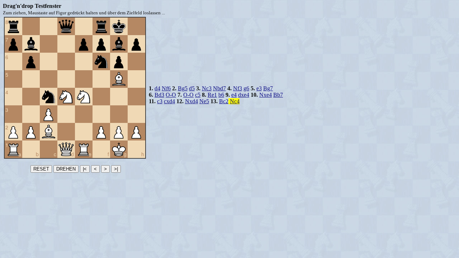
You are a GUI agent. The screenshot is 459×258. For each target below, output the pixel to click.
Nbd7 (219, 88)
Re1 (212, 95)
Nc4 (235, 101)
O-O (171, 95)
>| (116, 169)
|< (85, 169)
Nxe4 (265, 95)
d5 (192, 88)
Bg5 (183, 88)
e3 (259, 88)
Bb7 (278, 95)
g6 (246, 88)
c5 (197, 95)
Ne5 (204, 101)
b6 (221, 95)
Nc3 (207, 88)
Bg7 (268, 88)
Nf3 (237, 88)
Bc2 (223, 101)
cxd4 (169, 101)
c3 (159, 101)
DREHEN (66, 169)
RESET (41, 169)
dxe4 (243, 95)
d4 (157, 88)
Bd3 (159, 95)
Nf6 (166, 88)
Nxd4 (191, 101)
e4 (234, 95)
